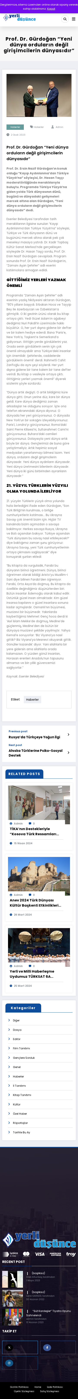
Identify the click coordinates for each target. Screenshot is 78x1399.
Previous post (18, 731)
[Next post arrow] (68, 752)
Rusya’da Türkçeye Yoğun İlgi (34, 737)
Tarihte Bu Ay (21, 1132)
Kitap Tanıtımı (22, 1095)
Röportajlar (20, 1123)
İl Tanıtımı (19, 1086)
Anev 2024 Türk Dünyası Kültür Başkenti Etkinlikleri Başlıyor (34, 903)
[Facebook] (58, 1347)
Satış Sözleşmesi (49, 1391)
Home (37, 1387)
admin (59, 127)
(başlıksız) (38, 1273)
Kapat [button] (51, 9)
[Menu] (73, 19)
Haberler (15, 127)
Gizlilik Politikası (19, 1387)
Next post (15, 745)
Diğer (16, 1020)
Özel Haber (20, 1114)
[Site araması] (65, 18)
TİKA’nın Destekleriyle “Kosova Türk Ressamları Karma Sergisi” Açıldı (33, 831)
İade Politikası (55, 1387)
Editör (16, 1039)
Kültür (16, 1104)
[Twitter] (20, 1347)
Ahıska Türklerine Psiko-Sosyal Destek (36, 752)
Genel (17, 1067)
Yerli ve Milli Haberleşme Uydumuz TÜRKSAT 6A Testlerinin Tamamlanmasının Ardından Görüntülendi (32, 974)
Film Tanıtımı (21, 1048)
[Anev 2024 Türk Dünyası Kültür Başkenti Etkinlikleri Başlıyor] (39, 876)
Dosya (17, 1030)
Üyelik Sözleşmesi (24, 1391)
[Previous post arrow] (68, 734)
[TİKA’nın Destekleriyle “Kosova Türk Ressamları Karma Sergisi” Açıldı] (39, 804)
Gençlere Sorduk (24, 1058)
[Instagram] (20, 1363)
